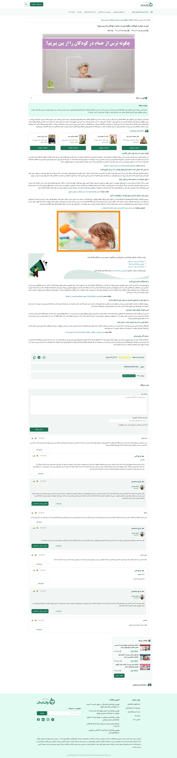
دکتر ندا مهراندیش (103, 136)
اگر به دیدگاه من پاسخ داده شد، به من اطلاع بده (131, 425)
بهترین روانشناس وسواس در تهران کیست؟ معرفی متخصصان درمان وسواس (103, 718)
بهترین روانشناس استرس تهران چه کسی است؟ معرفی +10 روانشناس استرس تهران (104, 712)
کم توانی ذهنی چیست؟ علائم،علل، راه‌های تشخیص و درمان (128, 656)
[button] (44, 357)
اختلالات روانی (134, 651)
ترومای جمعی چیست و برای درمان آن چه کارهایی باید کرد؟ (103, 725)
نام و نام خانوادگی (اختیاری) (139, 417)
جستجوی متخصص (119, 12)
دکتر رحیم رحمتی (42, 136)
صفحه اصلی (147, 20)
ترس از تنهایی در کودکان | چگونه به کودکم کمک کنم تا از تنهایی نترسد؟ (84, 332)
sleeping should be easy (131, 367)
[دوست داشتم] (32, 438)
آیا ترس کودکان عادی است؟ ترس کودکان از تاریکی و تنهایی (84, 192)
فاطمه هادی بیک (73, 136)
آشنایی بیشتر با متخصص (40, 503)
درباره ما (79, 12)
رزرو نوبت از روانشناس (104, 12)
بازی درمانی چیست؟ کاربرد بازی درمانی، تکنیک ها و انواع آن (118, 208)
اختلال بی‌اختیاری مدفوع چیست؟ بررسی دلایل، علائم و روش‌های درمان (126, 646)
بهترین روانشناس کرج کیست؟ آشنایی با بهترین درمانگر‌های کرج (104, 731)
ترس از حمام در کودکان (129, 376)
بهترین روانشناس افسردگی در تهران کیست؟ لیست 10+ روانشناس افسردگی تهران (102, 705)
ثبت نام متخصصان (90, 12)
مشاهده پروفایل (134, 148)
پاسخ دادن (39, 450)
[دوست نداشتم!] (35, 438)
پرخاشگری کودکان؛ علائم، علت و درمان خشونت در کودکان (119, 166)
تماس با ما (72, 12)
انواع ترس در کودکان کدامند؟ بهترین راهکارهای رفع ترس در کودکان (84, 296)
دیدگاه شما (144, 394)
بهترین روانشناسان (120, 270)
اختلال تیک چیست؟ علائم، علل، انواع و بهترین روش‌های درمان (127, 665)
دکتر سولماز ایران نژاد (133, 136)
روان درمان (136, 699)
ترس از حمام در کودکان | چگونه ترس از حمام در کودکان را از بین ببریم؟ (121, 20)
